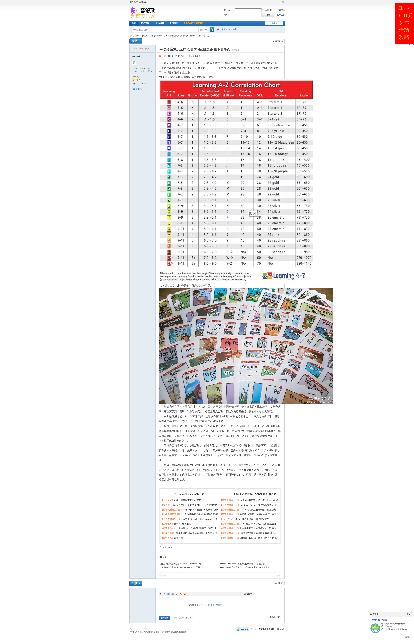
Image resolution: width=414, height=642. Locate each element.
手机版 (254, 629)
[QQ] (242, 629)
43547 (145, 84)
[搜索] (211, 30)
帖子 (202, 30)
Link (172, 594)
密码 (226, 15)
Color (164, 594)
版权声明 (145, 23)
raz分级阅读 (167, 547)
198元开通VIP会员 (378, 620)
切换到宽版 (283, 2)
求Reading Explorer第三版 (189, 494)
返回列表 (279, 41)
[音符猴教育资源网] (143, 18)
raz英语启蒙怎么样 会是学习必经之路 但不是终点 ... (188, 35)
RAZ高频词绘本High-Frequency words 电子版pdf (181, 567)
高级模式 (248, 594)
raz (230, 29)
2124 (135, 68)
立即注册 (281, 15)
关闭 (409, 614)
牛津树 (224, 29)
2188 (142, 68)
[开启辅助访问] (280, 2)
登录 (213, 605)
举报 (278, 575)
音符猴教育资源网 (130, 35)
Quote (176, 594)
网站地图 (281, 629)
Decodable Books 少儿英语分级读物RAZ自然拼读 (243, 564)
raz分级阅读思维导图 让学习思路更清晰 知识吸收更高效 (245, 567)
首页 (134, 23)
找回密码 (281, 10)
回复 (165, 575)
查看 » (408, 637)
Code (180, 594)
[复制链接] (235, 50)
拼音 (235, 29)
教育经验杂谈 (157, 35)
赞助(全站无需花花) (193, 23)
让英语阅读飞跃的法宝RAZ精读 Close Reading (180, 564)
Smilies (184, 594)
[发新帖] (135, 41)
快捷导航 (273, 23)
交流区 (145, 35)
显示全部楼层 (194, 56)
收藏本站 (143, 2)
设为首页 (134, 2)
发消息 (139, 89)
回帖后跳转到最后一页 (183, 617)
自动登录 (269, 10)
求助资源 (159, 23)
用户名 (227, 10)
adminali (136, 56)
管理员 (136, 76)
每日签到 (173, 23)
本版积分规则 (275, 617)
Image (168, 594)
